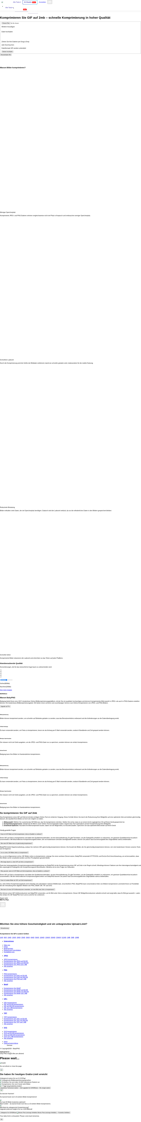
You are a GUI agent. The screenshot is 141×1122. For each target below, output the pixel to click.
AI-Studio (29, 2)
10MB (77, 937)
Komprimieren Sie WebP (12, 988)
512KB (64, 937)
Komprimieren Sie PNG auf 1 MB (15, 979)
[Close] (10, 1052)
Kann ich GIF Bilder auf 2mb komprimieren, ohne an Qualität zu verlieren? (21, 834)
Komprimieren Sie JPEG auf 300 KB (16, 963)
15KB (14, 937)
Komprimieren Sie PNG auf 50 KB (15, 975)
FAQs (6, 947)
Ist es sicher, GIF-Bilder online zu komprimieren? (14, 852)
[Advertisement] (35, 60)
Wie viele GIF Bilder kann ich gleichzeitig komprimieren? (16, 843)
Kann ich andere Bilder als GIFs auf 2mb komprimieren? (16, 880)
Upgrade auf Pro (5, 706)
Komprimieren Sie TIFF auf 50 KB (15, 1019)
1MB (68, 937)
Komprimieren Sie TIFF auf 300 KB (16, 1020)
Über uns (7, 945)
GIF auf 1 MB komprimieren (13, 1008)
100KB (42, 937)
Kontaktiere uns (9, 952)
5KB (5, 937)
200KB (53, 937)
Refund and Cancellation (12, 950)
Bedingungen (8, 948)
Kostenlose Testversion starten (9, 1088)
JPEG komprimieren (11, 959)
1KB (1, 937)
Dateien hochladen (7, 51)
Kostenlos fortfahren (64, 1112)
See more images (6, 690)
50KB (37, 937)
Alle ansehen (8, 966)
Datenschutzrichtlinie (11, 1043)
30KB (28, 937)
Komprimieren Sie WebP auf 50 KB (16, 990)
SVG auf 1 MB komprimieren (13, 1036)
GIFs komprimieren (10, 1002)
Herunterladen (6, 54)
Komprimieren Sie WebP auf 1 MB (15, 993)
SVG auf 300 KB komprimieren (14, 1035)
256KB (58, 937)
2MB (72, 937)
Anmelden (42, 2)
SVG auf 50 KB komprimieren (14, 1033)
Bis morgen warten (45, 1088)
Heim (5, 1041)
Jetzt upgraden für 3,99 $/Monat (29, 1088)
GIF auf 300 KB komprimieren (14, 1006)
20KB (19, 937)
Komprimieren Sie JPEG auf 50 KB (16, 961)
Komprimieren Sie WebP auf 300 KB (16, 991)
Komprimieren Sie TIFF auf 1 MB (15, 1022)
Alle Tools (16, 2)
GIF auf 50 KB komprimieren (13, 1004)
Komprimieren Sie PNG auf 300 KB (16, 977)
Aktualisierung (5, 928)
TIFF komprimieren (10, 1017)
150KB (47, 937)
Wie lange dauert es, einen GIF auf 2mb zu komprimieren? (17, 862)
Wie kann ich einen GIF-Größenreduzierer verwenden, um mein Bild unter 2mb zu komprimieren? (27, 889)
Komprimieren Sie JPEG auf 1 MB (15, 964)
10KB (9, 937)
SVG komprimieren (10, 1031)
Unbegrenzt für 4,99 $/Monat (28, 1112)
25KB (23, 937)
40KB (32, 937)
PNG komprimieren (10, 974)
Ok (1, 1119)
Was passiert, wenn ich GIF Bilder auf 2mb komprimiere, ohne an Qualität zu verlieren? (25, 871)
